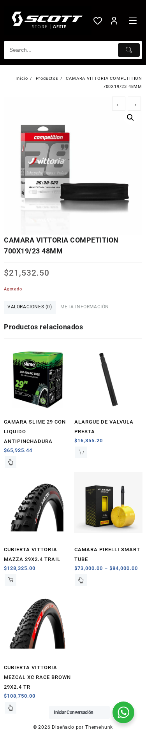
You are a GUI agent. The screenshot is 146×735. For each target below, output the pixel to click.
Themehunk (99, 727)
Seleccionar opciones (81, 580)
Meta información (84, 306)
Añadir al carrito (81, 452)
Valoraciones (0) (29, 306)
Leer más (10, 462)
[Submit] (129, 50)
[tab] (30, 307)
